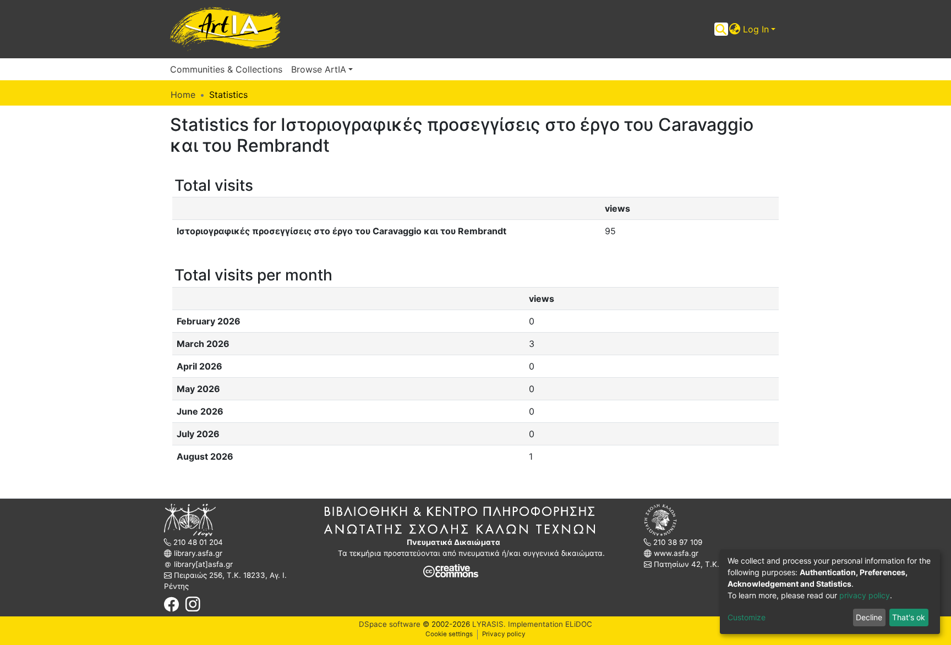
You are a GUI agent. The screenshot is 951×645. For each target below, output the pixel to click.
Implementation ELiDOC (549, 624)
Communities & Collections (226, 69)
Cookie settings (449, 634)
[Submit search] (721, 29)
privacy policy (864, 595)
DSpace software (389, 624)
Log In (756, 29)
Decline (869, 617)
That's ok (908, 617)
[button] (735, 29)
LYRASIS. (489, 624)
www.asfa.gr (675, 553)
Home (183, 94)
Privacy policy (504, 634)
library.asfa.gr (197, 553)
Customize (747, 617)
